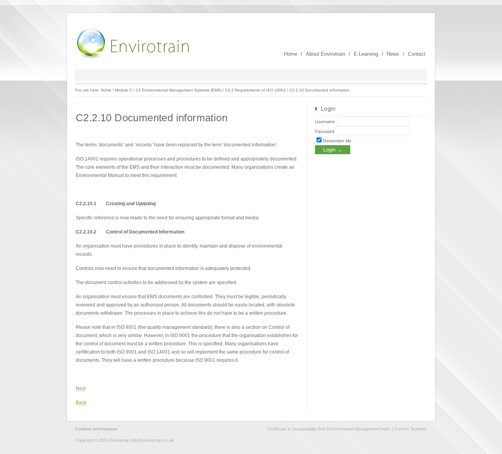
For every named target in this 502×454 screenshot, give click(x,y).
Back (81, 402)
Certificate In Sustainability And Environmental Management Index (329, 429)
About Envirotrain (325, 54)
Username (325, 121)
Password (324, 131)
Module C (123, 90)
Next (80, 388)
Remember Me (336, 141)
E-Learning (366, 54)
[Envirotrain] (134, 57)
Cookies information (96, 429)
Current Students (411, 429)
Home (290, 54)
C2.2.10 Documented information (319, 90)
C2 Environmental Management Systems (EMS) (179, 90)
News (393, 54)
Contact (417, 54)
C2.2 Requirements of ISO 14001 (255, 90)
